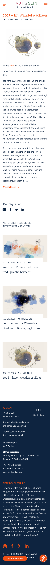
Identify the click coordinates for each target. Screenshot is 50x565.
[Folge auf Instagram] (5, 546)
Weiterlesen (9, 187)
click (12, 65)
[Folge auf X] (19, 546)
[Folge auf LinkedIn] (26, 546)
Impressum (30, 554)
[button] (43, 558)
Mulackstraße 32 (11, 442)
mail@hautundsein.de (13, 468)
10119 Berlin (8, 446)
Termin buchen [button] (45, 4)
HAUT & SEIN (24, 262)
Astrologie (27, 19)
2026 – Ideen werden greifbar (22, 377)
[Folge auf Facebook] (12, 546)
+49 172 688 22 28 (12, 465)
